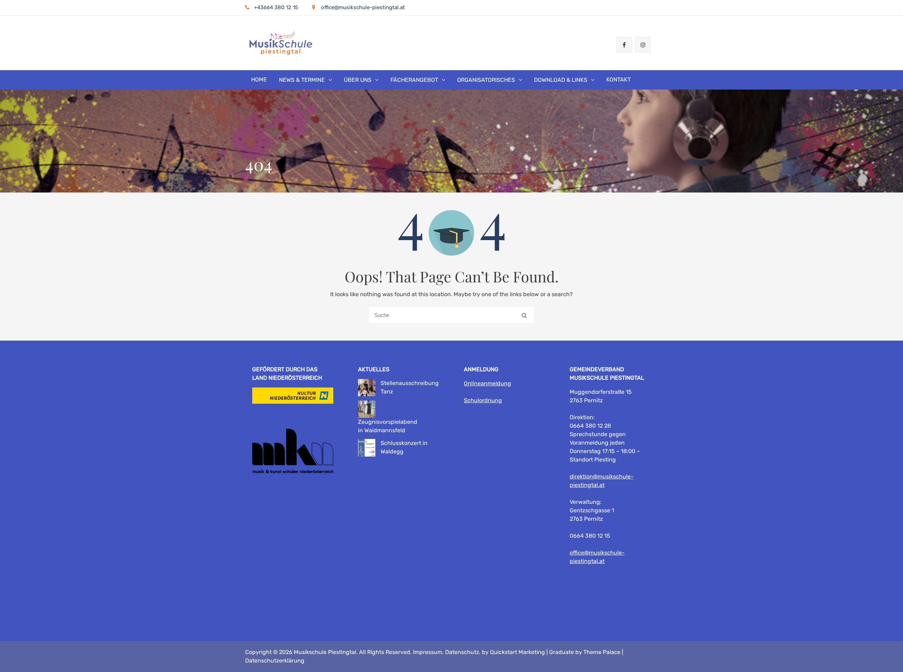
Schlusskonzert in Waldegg (404, 447)
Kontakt (618, 79)
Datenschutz (462, 652)
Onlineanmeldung (487, 383)
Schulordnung (483, 400)
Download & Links (560, 80)
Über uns (357, 80)
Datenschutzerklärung (274, 660)
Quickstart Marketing (517, 652)
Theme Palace (601, 652)
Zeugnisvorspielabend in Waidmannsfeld (387, 426)
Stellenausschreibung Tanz (410, 387)
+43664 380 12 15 (276, 7)
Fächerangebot (414, 80)
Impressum (427, 652)
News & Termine (302, 80)
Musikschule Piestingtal (325, 652)
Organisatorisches (486, 80)
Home (259, 79)
